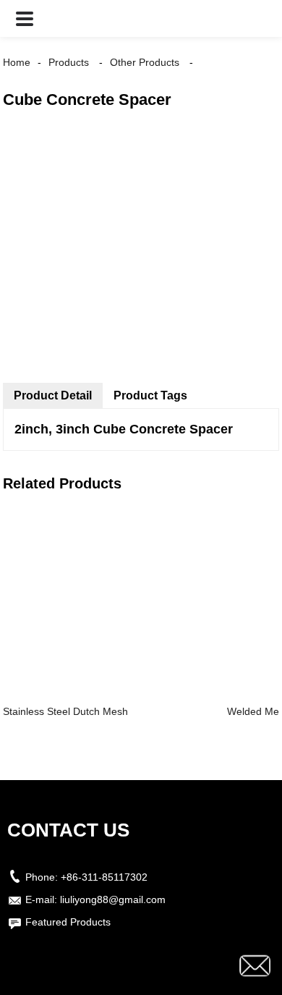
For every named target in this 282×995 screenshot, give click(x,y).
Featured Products (68, 922)
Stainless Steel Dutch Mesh (65, 711)
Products (68, 62)
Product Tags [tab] (150, 395)
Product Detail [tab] (53, 395)
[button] (24, 18)
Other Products (144, 62)
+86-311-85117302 (104, 877)
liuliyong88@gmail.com (113, 899)
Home (16, 62)
